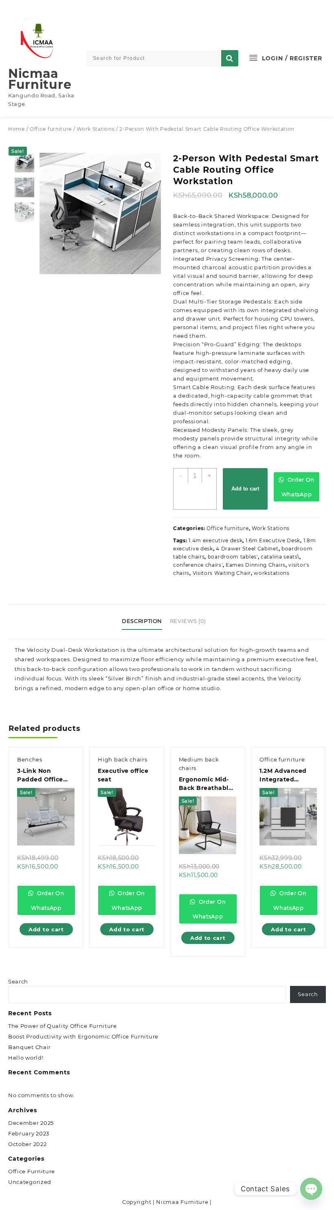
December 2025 (31, 1123)
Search (18, 981)
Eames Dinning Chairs (256, 565)
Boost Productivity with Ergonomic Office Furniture (83, 1036)
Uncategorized (29, 1182)
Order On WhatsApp (297, 486)
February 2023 (28, 1133)
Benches (29, 759)
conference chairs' (198, 565)
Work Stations (95, 129)
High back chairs (122, 759)
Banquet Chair (29, 1047)
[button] (148, 165)
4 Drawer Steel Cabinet (247, 549)
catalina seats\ (280, 557)
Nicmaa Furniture (39, 79)
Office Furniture (31, 1171)
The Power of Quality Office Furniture (62, 1026)
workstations (271, 573)
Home (16, 129)
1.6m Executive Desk (273, 540)
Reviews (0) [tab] (188, 621)
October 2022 (27, 1144)
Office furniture (51, 129)
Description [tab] (142, 621)
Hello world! (25, 1057)
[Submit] (229, 58)
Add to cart (245, 489)
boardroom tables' (233, 557)
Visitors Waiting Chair (222, 573)
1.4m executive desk (215, 540)
